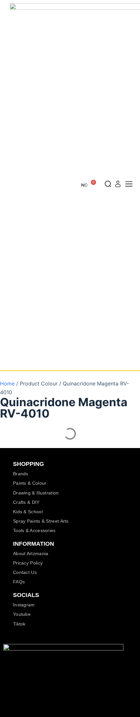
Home (7, 383)
